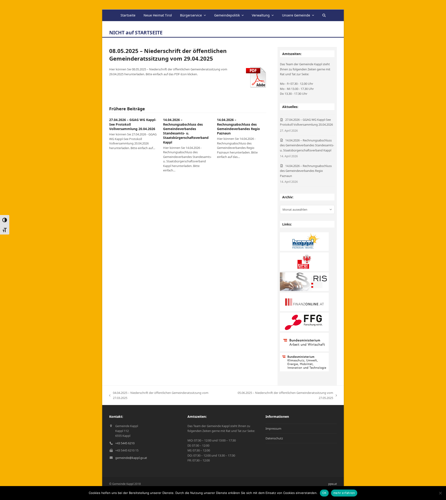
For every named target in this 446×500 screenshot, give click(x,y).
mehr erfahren (344, 493)
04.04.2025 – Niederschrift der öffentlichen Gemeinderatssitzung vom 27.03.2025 (158, 395)
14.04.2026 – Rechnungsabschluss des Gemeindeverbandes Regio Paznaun (238, 126)
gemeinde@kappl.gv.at (131, 458)
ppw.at (332, 484)
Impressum (273, 428)
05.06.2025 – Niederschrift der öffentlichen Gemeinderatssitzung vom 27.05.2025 (279, 395)
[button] (323, 15)
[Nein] (440, 493)
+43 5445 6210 (124, 443)
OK (324, 493)
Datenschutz (274, 438)
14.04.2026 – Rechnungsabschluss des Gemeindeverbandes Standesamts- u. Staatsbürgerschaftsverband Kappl (186, 131)
